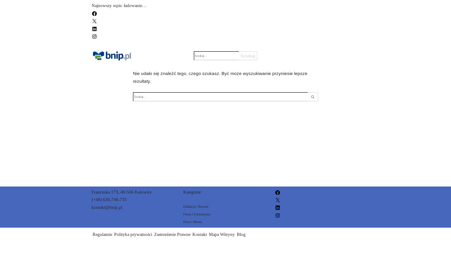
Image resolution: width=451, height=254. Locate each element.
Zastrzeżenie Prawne (172, 234)
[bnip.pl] (112, 56)
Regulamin (102, 234)
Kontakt (199, 234)
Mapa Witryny (222, 234)
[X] (94, 20)
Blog (241, 234)
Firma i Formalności (292, 64)
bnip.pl (279, 247)
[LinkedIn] (94, 28)
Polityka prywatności (133, 234)
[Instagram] (94, 35)
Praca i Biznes (284, 56)
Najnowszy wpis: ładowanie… (119, 5)
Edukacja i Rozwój (290, 47)
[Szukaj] (313, 96)
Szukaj (248, 55)
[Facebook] (94, 13)
